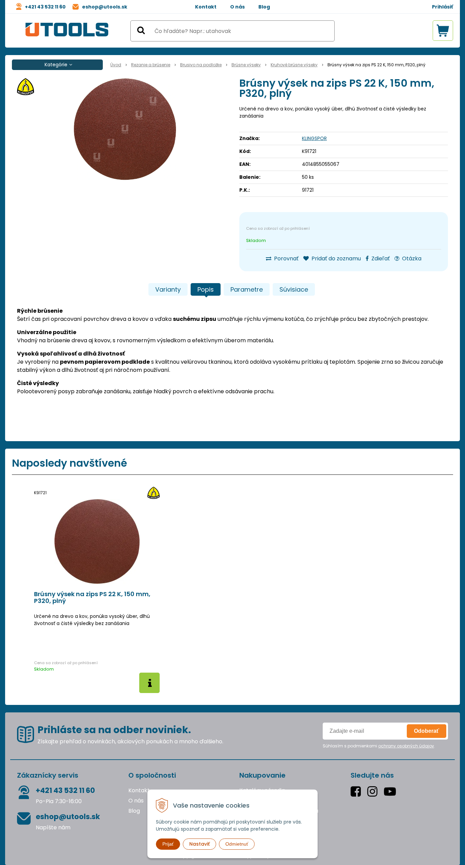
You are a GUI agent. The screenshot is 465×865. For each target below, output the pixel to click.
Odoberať (426, 731)
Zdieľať (380, 258)
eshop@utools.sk (104, 6)
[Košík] (443, 30)
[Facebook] (357, 791)
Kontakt (206, 6)
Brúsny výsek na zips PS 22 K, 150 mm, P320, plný (92, 597)
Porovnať (286, 258)
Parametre (246, 289)
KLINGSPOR (314, 138)
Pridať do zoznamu (335, 258)
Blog (264, 6)
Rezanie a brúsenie (150, 65)
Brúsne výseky (246, 65)
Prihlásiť (442, 6)
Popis (205, 289)
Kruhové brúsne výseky (294, 65)
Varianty (168, 289)
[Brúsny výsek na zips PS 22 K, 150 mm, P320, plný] (125, 129)
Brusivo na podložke (201, 65)
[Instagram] (374, 791)
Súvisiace (293, 289)
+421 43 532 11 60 (45, 6)
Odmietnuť (236, 844)
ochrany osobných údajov (406, 746)
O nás (237, 6)
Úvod (115, 65)
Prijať (168, 844)
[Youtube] (391, 791)
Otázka (411, 258)
